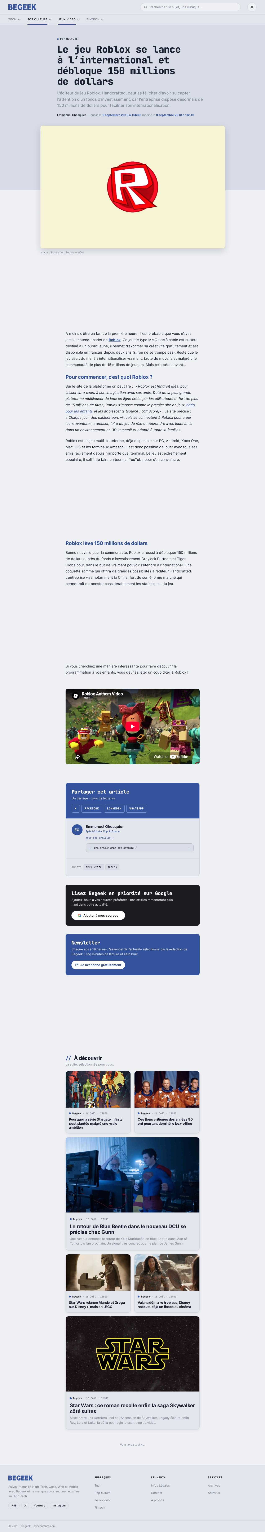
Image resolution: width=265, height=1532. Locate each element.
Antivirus (214, 1493)
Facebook (92, 808)
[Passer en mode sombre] (252, 7)
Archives (214, 1485)
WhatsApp (136, 808)
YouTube (39, 1505)
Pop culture (37, 19)
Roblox (115, 340)
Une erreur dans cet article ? (115, 848)
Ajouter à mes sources (100, 915)
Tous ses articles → (100, 837)
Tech (12, 19)
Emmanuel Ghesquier (71, 115)
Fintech (93, 19)
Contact (156, 1493)
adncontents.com (45, 1526)
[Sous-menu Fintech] (102, 20)
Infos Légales (160, 1485)
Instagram (59, 1505)
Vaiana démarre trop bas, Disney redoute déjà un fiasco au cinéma (164, 1304)
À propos (157, 1500)
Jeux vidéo (67, 19)
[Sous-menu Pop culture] (50, 20)
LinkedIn (114, 808)
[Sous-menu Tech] (19, 20)
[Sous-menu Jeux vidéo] (78, 20)
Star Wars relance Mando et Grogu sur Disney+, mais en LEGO (97, 1304)
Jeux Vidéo (94, 867)
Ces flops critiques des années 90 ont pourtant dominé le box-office (165, 1121)
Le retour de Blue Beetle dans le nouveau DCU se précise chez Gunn (128, 1229)
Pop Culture (69, 39)
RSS (14, 1505)
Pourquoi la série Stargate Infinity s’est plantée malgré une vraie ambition (96, 1123)
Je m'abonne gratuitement (100, 965)
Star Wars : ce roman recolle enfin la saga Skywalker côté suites (132, 1408)
